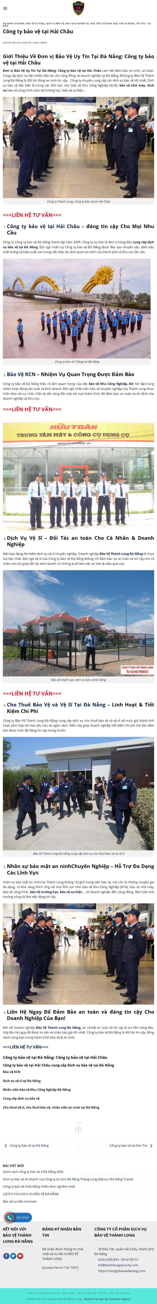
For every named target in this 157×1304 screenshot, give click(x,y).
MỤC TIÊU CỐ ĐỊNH (101, 23)
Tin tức (103, 1293)
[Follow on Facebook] (6, 1256)
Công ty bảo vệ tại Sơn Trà (129, 1145)
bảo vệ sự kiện (71, 892)
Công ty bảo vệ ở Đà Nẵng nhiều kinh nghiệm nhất (39, 1186)
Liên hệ (114, 1293)
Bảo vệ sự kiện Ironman (20, 1201)
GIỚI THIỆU (68, 1293)
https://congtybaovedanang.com (122, 1271)
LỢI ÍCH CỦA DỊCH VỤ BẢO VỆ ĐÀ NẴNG (31, 1194)
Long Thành (39, 42)
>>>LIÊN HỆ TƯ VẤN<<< (32, 214)
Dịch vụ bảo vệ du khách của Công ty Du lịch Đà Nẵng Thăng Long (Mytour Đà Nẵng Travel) (68, 1179)
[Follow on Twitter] (13, 1256)
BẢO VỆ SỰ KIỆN (35, 23)
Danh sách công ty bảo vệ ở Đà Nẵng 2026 (33, 1172)
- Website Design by (95, 1299)
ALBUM (125, 1293)
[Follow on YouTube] (20, 1256)
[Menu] (5, 8)
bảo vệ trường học (44, 892)
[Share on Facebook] (78, 1130)
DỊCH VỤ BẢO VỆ (55, 23)
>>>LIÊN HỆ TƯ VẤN (28, 693)
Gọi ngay (22, 1217)
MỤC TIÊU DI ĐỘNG (124, 23)
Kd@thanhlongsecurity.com (118, 1265)
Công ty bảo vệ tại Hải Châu (43, 226)
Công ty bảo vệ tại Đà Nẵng (29, 1145)
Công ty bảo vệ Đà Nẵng (44, 1293)
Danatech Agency (120, 1299)
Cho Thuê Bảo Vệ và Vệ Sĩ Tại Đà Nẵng (56, 704)
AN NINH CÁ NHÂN (14, 23)
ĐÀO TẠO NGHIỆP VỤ (77, 23)
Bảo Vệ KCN (21, 374)
